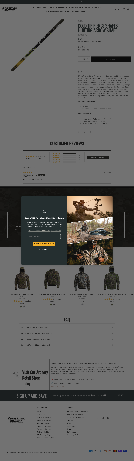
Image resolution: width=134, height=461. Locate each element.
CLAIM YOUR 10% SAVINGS (44, 244)
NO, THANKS (43, 249)
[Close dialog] (24, 198)
